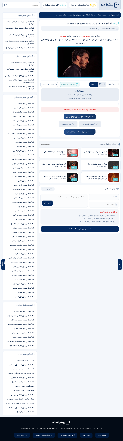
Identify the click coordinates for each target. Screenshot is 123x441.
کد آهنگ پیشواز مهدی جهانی (23, 228)
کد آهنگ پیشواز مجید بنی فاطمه (22, 320)
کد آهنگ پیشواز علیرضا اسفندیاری (21, 346)
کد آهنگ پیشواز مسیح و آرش (23, 159)
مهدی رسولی (101, 15)
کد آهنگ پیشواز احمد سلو (24, 279)
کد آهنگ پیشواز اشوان (26, 206)
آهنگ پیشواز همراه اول (25, 360)
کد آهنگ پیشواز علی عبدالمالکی (23, 116)
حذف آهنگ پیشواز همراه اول (23, 390)
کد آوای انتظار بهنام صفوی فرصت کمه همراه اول (20, 70)
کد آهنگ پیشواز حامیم (26, 292)
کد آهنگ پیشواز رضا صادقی (24, 198)
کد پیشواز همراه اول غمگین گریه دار (21, 373)
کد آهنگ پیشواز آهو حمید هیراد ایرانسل (19, 76)
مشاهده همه (45, 144)
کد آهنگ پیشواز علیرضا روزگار (23, 112)
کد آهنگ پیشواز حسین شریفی (23, 333)
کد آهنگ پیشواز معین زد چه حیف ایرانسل (21, 87)
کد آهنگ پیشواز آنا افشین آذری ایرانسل (20, 48)
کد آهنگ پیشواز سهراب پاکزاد (23, 215)
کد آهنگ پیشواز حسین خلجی (23, 337)
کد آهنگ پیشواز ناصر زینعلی (23, 267)
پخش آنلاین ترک (48, 84)
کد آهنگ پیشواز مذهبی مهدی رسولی (20, 316)
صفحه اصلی (102, 435)
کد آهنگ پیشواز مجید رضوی (23, 288)
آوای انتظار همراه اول (51, 5)
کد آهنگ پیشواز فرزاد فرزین (24, 155)
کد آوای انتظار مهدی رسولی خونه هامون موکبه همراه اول (89, 23)
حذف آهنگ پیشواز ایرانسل (24, 386)
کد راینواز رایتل (22, 435)
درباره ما (99, 428)
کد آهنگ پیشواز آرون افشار (24, 138)
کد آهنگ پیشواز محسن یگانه (23, 121)
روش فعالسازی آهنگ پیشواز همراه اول (20, 399)
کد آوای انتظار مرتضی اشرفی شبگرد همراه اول (19, 29)
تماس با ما (86, 435)
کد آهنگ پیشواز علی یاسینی (24, 108)
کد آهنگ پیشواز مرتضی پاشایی (23, 271)
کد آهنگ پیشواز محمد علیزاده (23, 176)
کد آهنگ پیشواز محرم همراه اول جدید (79, 132)
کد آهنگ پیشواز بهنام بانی (24, 142)
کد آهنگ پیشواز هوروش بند (23, 125)
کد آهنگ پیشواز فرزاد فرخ (24, 193)
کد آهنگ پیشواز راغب (26, 103)
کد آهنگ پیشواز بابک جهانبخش (22, 262)
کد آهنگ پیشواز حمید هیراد (24, 211)
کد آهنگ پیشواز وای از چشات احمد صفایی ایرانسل (21, 81)
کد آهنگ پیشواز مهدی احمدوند (22, 232)
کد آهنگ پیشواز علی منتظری (23, 249)
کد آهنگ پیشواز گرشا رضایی (24, 185)
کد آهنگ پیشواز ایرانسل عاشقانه (22, 412)
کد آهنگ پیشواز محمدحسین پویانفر (21, 324)
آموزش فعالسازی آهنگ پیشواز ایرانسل (20, 403)
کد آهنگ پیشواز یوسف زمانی (23, 189)
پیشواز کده (112, 15)
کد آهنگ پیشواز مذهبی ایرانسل (22, 395)
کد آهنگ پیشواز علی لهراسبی (23, 151)
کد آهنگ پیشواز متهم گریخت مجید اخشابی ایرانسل (21, 36)
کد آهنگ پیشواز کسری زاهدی (23, 172)
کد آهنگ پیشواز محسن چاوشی (23, 164)
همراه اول (63, 36)
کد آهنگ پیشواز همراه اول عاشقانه (21, 408)
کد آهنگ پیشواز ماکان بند (24, 219)
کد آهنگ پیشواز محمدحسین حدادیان (20, 341)
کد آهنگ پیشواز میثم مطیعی (23, 311)
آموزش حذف (66, 124)
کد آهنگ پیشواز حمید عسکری (23, 275)
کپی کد (93, 84)
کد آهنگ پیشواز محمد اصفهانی (23, 236)
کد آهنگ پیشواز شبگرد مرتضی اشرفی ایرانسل (20, 23)
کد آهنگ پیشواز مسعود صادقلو (22, 224)
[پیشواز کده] (110, 5)
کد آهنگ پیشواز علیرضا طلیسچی (22, 245)
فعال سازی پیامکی (68, 84)
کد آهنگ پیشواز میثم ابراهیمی (23, 202)
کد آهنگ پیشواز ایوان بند (24, 146)
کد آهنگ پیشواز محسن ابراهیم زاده (21, 133)
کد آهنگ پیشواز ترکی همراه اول (23, 382)
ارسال (49, 203)
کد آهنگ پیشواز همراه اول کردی (22, 369)
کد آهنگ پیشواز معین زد (25, 181)
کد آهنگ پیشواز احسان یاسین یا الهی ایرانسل (21, 63)
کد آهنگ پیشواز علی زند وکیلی (23, 241)
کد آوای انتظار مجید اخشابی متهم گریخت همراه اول (19, 42)
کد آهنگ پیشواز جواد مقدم (24, 328)
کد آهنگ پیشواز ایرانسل (80, 5)
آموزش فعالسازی (89, 124)
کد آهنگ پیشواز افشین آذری (23, 284)
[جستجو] (5, 5)
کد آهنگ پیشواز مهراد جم (24, 297)
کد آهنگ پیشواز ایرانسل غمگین (22, 377)
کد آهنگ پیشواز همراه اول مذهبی (21, 365)
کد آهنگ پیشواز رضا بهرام (24, 129)
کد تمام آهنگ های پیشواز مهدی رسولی (80, 117)
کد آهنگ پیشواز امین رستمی (23, 168)
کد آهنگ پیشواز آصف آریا (24, 254)
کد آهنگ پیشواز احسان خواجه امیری (21, 258)
